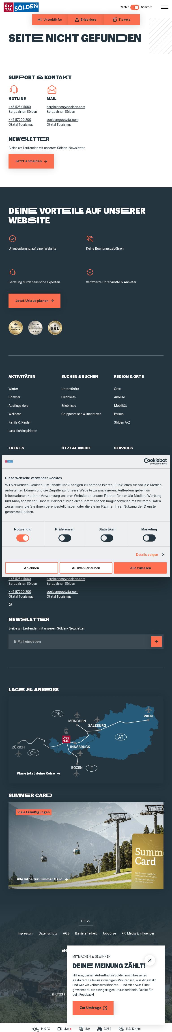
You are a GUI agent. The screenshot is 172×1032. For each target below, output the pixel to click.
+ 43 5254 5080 (20, 107)
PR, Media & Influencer (137, 933)
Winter (13, 389)
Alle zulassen (140, 568)
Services (123, 448)
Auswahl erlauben (86, 568)
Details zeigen (147, 554)
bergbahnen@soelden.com (66, 107)
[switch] (64, 537)
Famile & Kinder (20, 422)
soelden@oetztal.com (62, 120)
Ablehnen (31, 568)
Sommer (14, 397)
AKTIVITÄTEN (22, 376)
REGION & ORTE (129, 376)
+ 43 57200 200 (20, 120)
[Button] (156, 641)
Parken (119, 414)
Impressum (25, 933)
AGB (66, 933)
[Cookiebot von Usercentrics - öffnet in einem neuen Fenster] (147, 461)
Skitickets (68, 397)
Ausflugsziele (18, 406)
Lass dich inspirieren (23, 431)
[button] (86, 921)
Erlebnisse (68, 406)
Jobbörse (109, 933)
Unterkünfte (70, 389)
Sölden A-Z (122, 422)
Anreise (119, 397)
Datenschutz (48, 933)
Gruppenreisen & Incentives (81, 414)
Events (16, 448)
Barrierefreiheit (86, 933)
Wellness (15, 414)
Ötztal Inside (76, 448)
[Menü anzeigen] (165, 7)
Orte (117, 389)
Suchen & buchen (79, 376)
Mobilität (120, 406)
